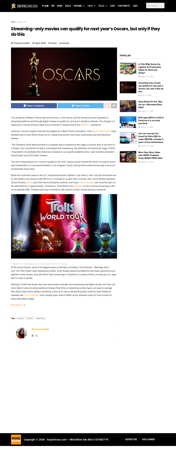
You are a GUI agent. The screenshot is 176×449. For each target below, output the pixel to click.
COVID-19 (86, 124)
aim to (30, 182)
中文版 (45, 6)
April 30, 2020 (145, 95)
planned (78, 186)
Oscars (30, 318)
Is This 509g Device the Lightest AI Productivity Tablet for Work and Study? (149, 68)
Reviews (78, 6)
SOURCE (17, 305)
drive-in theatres (86, 182)
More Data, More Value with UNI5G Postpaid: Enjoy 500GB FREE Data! (150, 155)
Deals (68, 6)
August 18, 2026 (146, 76)
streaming (40, 318)
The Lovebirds (32, 295)
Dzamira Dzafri (40, 329)
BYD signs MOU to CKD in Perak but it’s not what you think (151, 120)
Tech (90, 6)
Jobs (135, 6)
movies (20, 318)
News (59, 6)
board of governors (102, 131)
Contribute (124, 6)
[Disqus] (64, 388)
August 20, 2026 (146, 161)
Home (13, 22)
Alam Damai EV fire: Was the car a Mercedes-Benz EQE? (150, 104)
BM (52, 6)
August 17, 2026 (146, 111)
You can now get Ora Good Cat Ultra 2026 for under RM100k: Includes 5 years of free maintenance (150, 138)
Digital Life (22, 22)
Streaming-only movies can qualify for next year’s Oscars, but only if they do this (151, 87)
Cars (112, 6)
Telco (101, 6)
